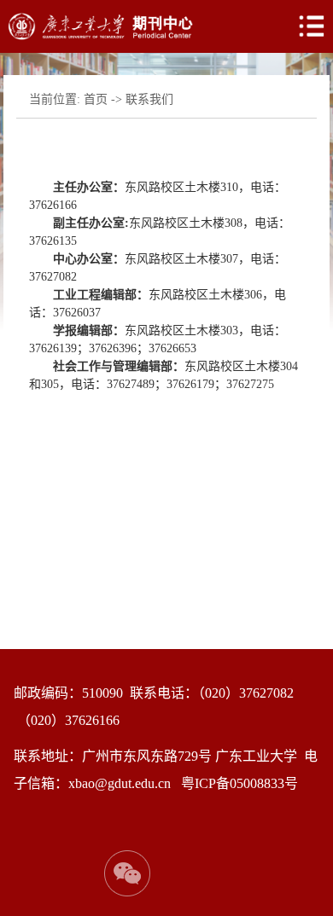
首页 (96, 99)
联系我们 (149, 99)
